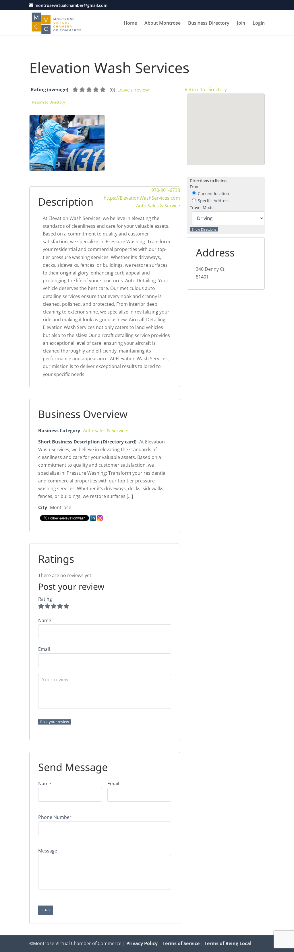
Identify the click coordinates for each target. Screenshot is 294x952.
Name (44, 783)
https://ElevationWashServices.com (142, 198)
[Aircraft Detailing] (67, 150)
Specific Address (213, 200)
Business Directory (208, 23)
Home (130, 23)
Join (241, 23)
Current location (213, 193)
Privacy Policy (142, 943)
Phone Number (54, 817)
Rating (45, 599)
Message (47, 851)
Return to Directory (206, 89)
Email (113, 783)
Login (259, 23)
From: (195, 186)
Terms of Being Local (228, 943)
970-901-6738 (165, 190)
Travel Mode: (202, 207)
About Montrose (162, 23)
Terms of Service (181, 943)
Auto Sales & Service (158, 206)
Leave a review (133, 90)
